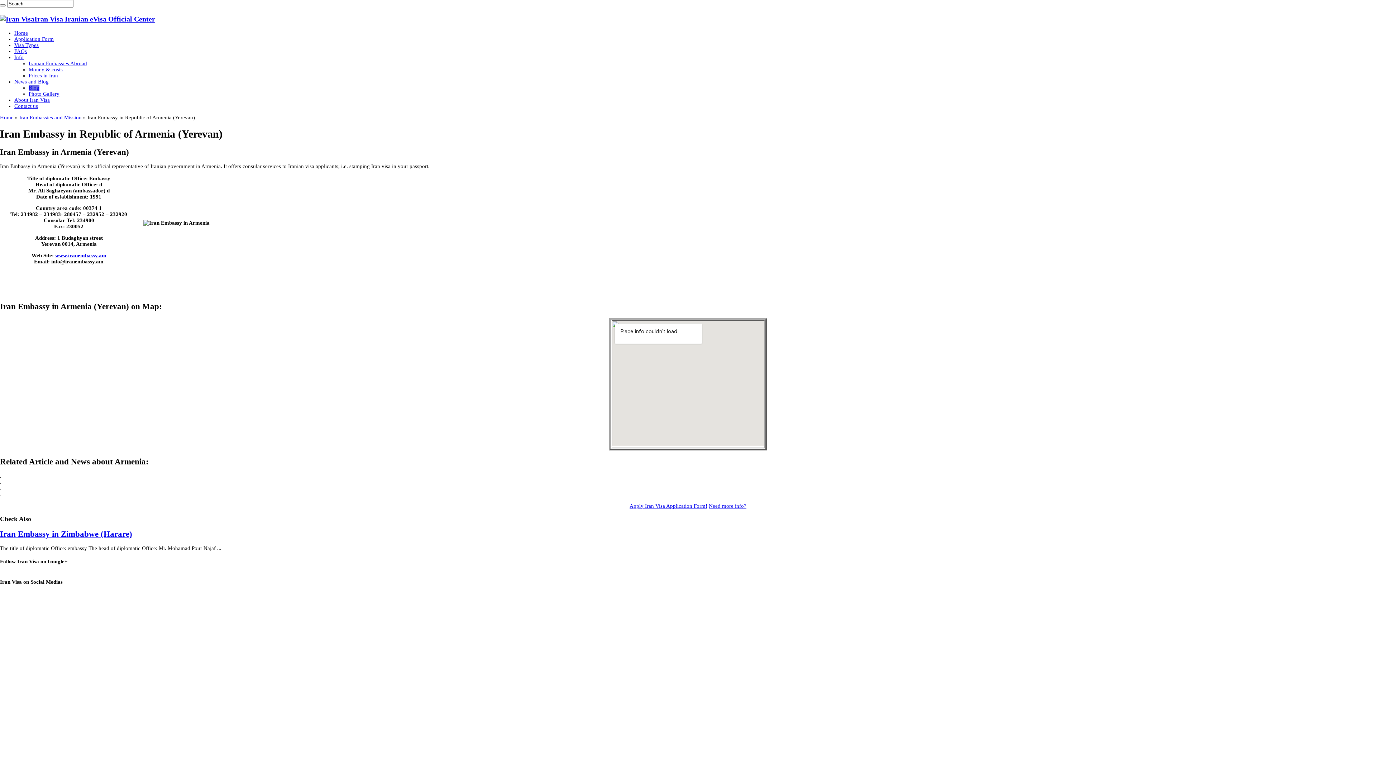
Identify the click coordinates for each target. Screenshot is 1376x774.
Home (21, 33)
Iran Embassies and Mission (50, 117)
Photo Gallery (44, 94)
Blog (34, 88)
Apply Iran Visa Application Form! (668, 506)
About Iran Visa (32, 100)
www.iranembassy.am (80, 255)
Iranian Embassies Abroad (58, 63)
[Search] (3, 5)
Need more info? (727, 506)
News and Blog (31, 82)
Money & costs (46, 69)
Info (19, 57)
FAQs (20, 51)
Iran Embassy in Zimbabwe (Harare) (66, 534)
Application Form (34, 39)
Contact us (26, 106)
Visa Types (26, 45)
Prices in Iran (43, 75)
